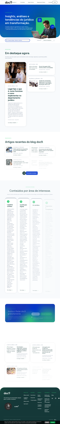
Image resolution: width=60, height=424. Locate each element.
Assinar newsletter (46, 313)
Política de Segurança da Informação (47, 400)
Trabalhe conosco (40, 405)
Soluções (14, 2)
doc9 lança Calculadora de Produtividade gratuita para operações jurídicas (45, 163)
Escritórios (33, 395)
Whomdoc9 (26, 395)
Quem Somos (31, 2)
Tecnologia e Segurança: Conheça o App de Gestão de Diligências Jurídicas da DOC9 (22, 349)
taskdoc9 (26, 403)
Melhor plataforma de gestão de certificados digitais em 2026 (20, 150)
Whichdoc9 (26, 401)
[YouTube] (59, 398)
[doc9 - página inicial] (12, 393)
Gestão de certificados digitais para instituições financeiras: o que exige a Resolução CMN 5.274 (45, 82)
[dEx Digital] (55, 419)
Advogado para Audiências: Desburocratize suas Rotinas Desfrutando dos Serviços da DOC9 (47, 350)
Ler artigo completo (12, 122)
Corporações (34, 400)
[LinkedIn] (52, 398)
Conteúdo (22, 2)
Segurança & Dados (41, 2)
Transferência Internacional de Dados (48, 405)
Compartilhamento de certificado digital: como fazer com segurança (20, 162)
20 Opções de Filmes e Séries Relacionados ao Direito (22, 369)
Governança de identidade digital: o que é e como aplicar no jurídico (46, 150)
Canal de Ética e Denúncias (47, 410)
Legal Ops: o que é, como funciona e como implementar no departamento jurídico (15, 94)
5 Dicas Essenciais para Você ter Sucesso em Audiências (46, 370)
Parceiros (40, 402)
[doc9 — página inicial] (8, 2)
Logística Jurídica (26, 398)
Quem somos (39, 396)
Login (55, 2)
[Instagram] (55, 398)
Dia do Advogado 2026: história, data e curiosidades (46, 67)
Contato (50, 2)
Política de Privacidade (38, 317)
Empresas (33, 397)
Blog (53, 395)
